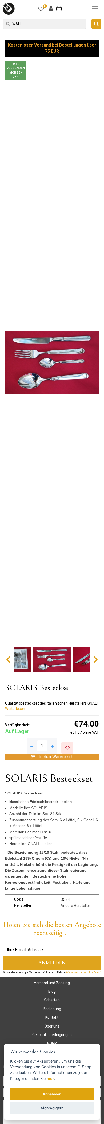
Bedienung (52, 1009)
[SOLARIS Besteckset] (52, 363)
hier (50, 1078)
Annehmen (52, 1094)
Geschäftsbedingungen (52, 1035)
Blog (52, 991)
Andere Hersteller (75, 905)
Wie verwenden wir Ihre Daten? (83, 972)
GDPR (52, 1043)
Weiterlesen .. (16, 708)
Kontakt (51, 1017)
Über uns (52, 1026)
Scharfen (52, 1000)
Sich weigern (52, 1108)
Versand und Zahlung (52, 983)
